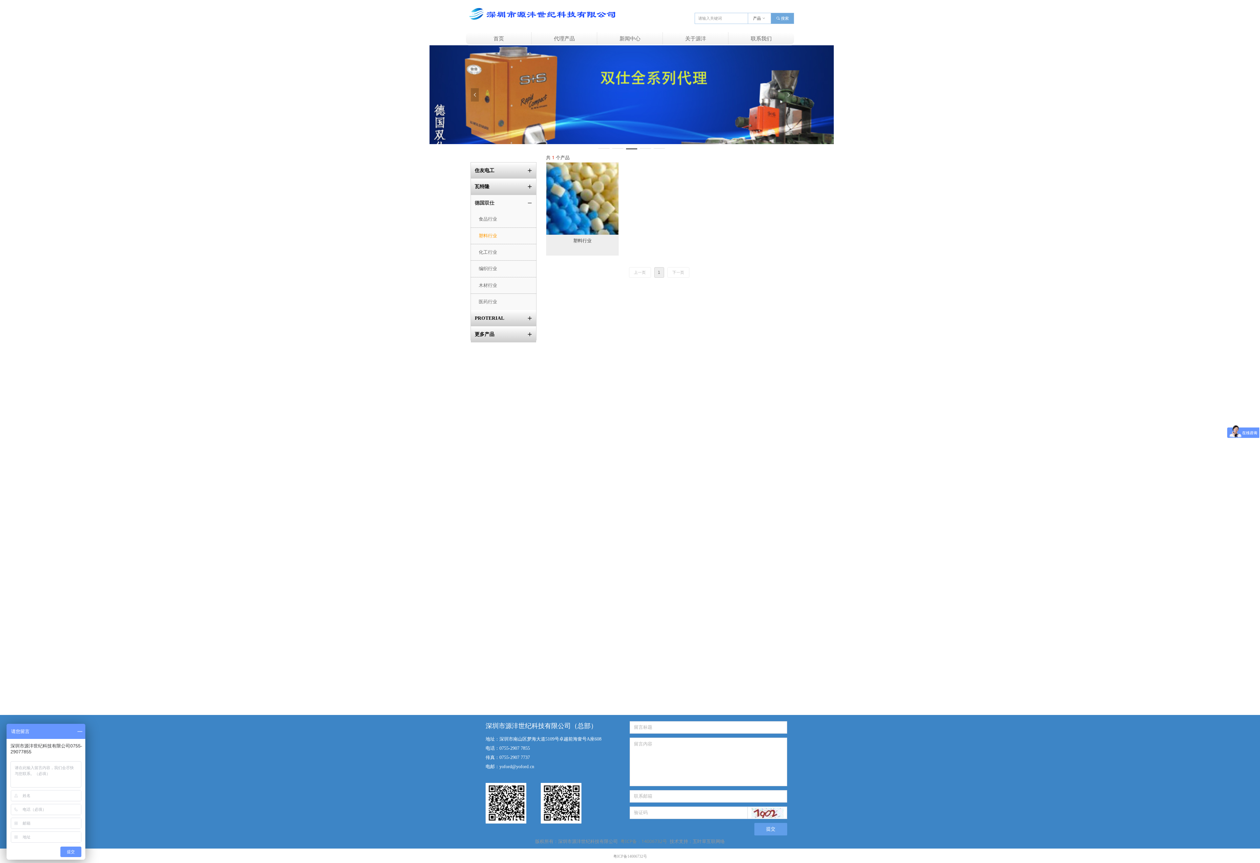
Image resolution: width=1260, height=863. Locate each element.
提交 (770, 829)
